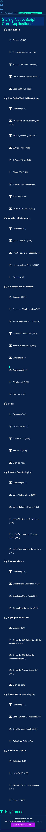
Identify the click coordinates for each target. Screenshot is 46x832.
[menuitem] (1, 6)
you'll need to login (33, 821)
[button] (1, 2)
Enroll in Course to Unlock (23, 824)
